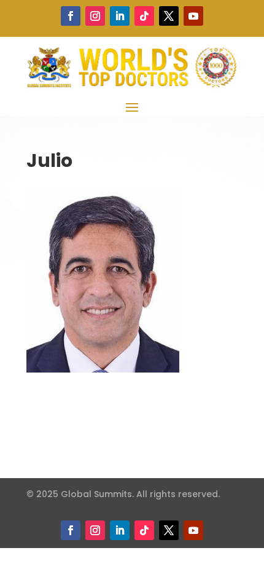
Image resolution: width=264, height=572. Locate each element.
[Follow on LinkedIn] (120, 16)
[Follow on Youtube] (193, 16)
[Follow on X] (169, 16)
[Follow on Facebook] (70, 16)
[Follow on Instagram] (95, 16)
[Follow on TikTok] (144, 16)
